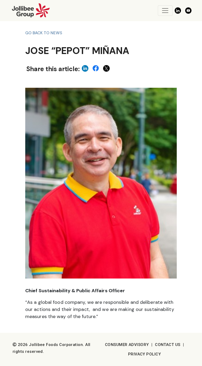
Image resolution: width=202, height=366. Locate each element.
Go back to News (43, 33)
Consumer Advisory (127, 344)
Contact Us (167, 344)
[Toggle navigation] (165, 10)
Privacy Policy (144, 354)
